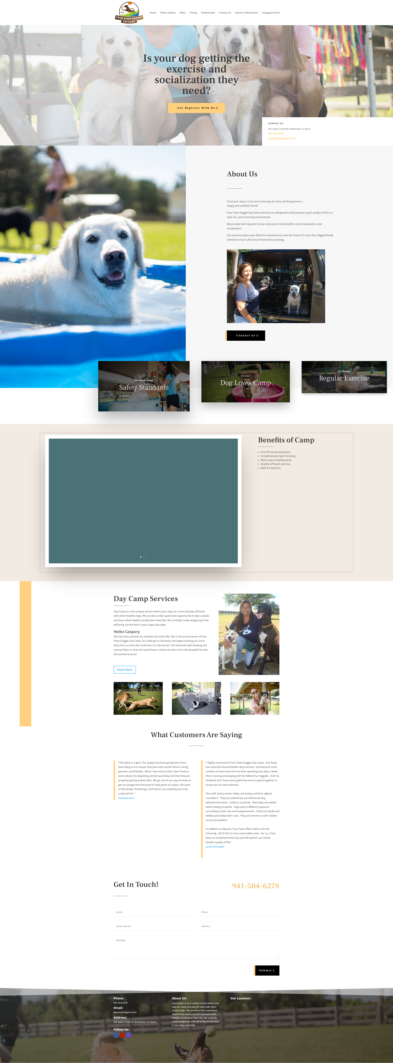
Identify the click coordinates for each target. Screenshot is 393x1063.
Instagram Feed (270, 13)
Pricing (193, 13)
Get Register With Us (196, 108)
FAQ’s (182, 13)
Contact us (246, 335)
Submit (265, 970)
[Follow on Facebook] (116, 1035)
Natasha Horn (126, 798)
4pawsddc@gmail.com (281, 138)
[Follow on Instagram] (128, 1035)
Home (153, 13)
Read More (124, 670)
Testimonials (208, 13)
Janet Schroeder (215, 846)
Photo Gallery (167, 13)
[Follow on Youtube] (122, 1035)
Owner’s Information (246, 13)
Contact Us (225, 13)
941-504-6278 (276, 133)
